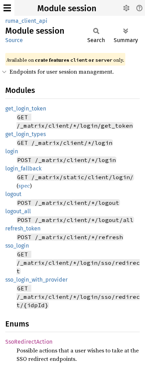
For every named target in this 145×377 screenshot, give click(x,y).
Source (14, 40)
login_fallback (23, 168)
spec (24, 185)
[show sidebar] (7, 8)
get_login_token (25, 108)
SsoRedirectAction (28, 341)
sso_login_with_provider (36, 279)
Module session (66, 8)
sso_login (17, 245)
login (11, 151)
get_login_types (25, 134)
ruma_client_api (26, 21)
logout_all (18, 211)
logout (13, 194)
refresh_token (22, 228)
